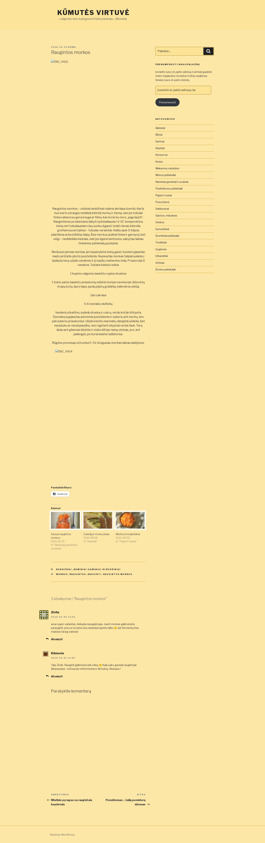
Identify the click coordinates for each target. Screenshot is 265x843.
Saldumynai (162, 208)
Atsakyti (57, 639)
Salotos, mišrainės (166, 215)
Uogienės (161, 249)
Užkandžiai (161, 255)
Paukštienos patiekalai (169, 188)
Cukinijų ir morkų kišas (96, 534)
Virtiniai (159, 262)
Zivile (55, 612)
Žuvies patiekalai (165, 269)
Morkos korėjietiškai (128, 534)
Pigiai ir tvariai (163, 195)
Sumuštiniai (162, 229)
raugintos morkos (117, 574)
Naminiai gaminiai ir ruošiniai (97, 569)
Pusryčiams (162, 202)
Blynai (158, 134)
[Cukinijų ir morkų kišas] (97, 520)
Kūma (72, 47)
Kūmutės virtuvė (93, 13)
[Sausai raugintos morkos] (65, 520)
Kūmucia (57, 653)
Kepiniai (160, 148)
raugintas (78, 574)
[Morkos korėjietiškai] (130, 520)
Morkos (62, 574)
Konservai (64, 569)
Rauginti (94, 574)
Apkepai (160, 127)
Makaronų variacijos (167, 168)
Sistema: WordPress (62, 834)
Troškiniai (161, 242)
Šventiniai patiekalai (167, 235)
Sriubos (159, 222)
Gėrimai (159, 141)
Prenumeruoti (167, 102)
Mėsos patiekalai (165, 174)
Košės (159, 161)
